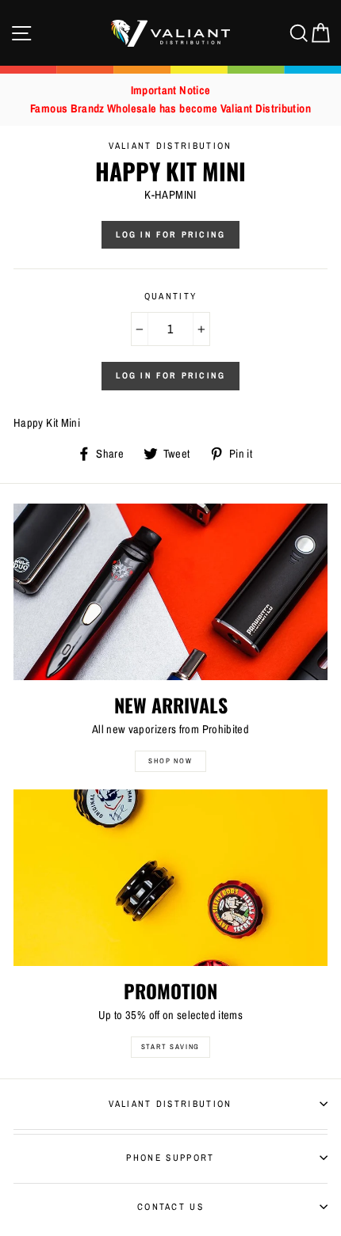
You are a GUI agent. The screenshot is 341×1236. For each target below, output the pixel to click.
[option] (170, 100)
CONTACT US (170, 1206)
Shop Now (170, 761)
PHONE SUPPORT (170, 1157)
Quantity (170, 296)
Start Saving (171, 1047)
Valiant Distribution (170, 1103)
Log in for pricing (171, 234)
